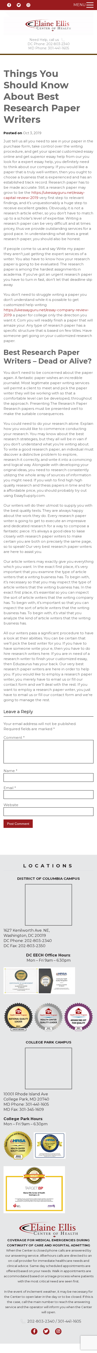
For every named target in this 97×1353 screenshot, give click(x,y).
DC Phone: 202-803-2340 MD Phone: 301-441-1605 (49, 46)
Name (10, 771)
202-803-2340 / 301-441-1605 (54, 1321)
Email (10, 788)
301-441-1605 (37, 1104)
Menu (79, 5)
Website (11, 805)
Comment (14, 737)
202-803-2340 (38, 940)
